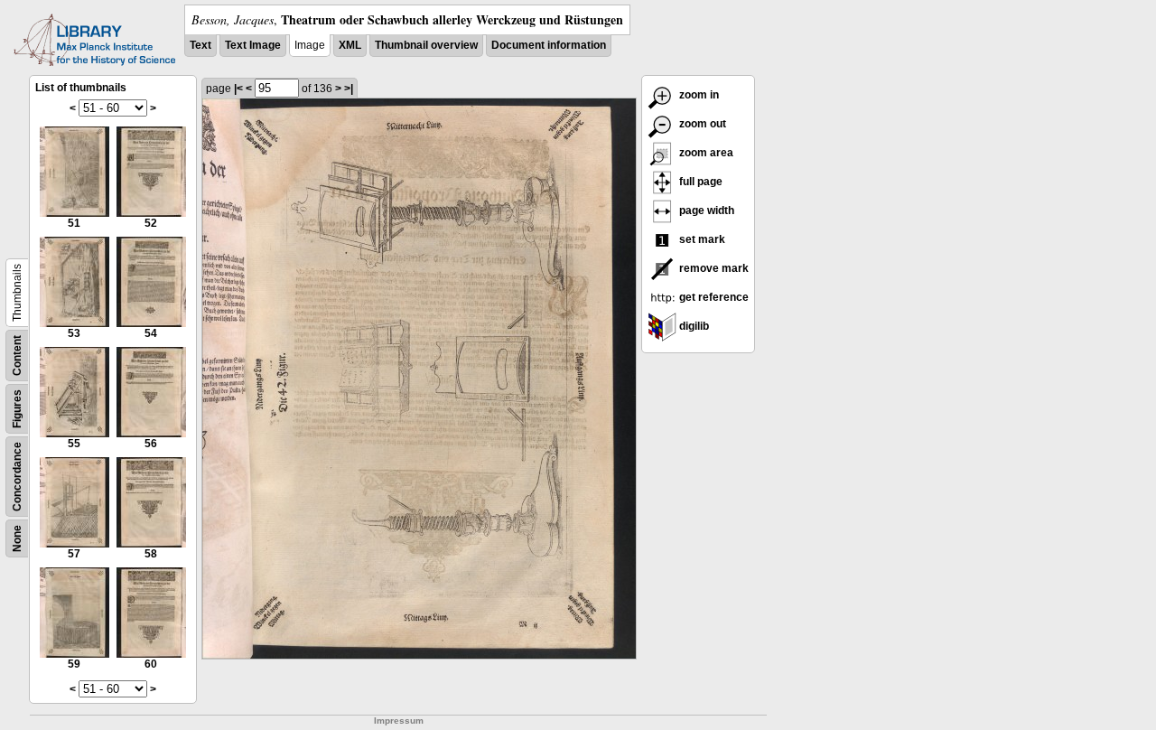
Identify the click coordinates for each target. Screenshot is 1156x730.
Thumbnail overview (426, 45)
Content (17, 355)
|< (238, 88)
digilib (692, 326)
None (17, 538)
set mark (700, 239)
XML (350, 45)
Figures (17, 408)
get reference (712, 297)
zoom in (697, 95)
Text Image (253, 45)
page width (705, 210)
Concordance (17, 476)
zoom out (701, 123)
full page (699, 181)
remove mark (712, 268)
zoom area (704, 152)
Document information (548, 45)
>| (348, 88)
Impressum (399, 720)
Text (200, 45)
